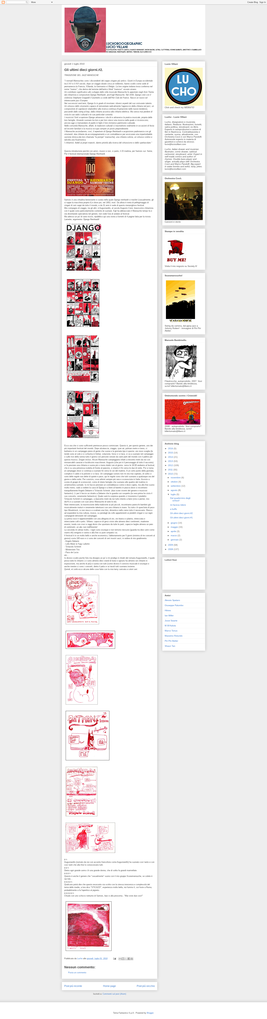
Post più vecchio (146, 986)
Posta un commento (77, 972)
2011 (170, 469)
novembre (176, 477)
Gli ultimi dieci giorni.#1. (181, 517)
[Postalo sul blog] (123, 958)
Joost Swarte (171, 620)
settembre (176, 486)
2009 (171, 545)
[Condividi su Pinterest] (131, 958)
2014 (171, 457)
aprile (174, 531)
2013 (171, 461)
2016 (171, 448)
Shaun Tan (170, 646)
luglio (173, 494)
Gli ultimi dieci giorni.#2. (181, 513)
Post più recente (73, 986)
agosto (174, 490)
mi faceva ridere (178, 505)
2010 (171, 474)
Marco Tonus (171, 630)
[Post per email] (114, 958)
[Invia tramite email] (120, 958)
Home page (109, 986)
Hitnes (168, 610)
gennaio (175, 539)
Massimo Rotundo (173, 636)
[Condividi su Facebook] (128, 958)
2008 (171, 549)
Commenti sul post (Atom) (114, 994)
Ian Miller (169, 615)
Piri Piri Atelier (171, 641)
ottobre (174, 481)
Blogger (150, 1013)
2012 (171, 465)
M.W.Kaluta (170, 625)
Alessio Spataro (172, 600)
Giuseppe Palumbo (174, 605)
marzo (174, 535)
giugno (174, 523)
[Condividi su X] (125, 958)
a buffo (173, 509)
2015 (171, 452)
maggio (175, 527)
